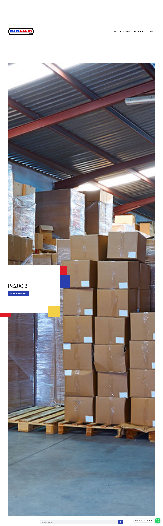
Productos (137, 31)
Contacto (150, 31)
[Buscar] (120, 522)
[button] (157, 520)
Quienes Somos (125, 31)
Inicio (115, 31)
